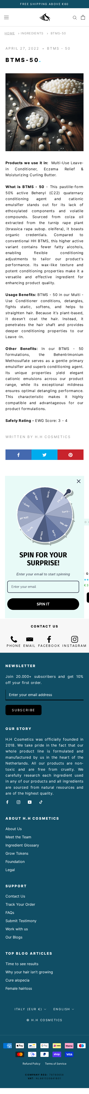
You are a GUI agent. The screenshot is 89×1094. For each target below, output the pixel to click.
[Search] (75, 17)
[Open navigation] (6, 17)
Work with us (16, 929)
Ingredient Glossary (22, 845)
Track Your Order (20, 904)
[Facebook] (7, 802)
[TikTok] (41, 802)
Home (10, 33)
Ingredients (32, 33)
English (61, 1009)
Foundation (15, 861)
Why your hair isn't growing (29, 972)
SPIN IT (43, 604)
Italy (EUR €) (28, 1009)
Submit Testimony (21, 920)
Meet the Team (18, 837)
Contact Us (15, 896)
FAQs (9, 912)
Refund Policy (31, 1063)
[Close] (78, 481)
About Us (13, 828)
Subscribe (23, 710)
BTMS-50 (58, 33)
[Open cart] (83, 17)
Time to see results (21, 963)
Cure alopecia (17, 980)
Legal (10, 869)
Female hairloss (18, 988)
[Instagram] (18, 802)
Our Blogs (13, 937)
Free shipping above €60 (44, 4)
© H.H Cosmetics (44, 1020)
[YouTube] (29, 802)
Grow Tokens (16, 853)
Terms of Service (55, 1063)
